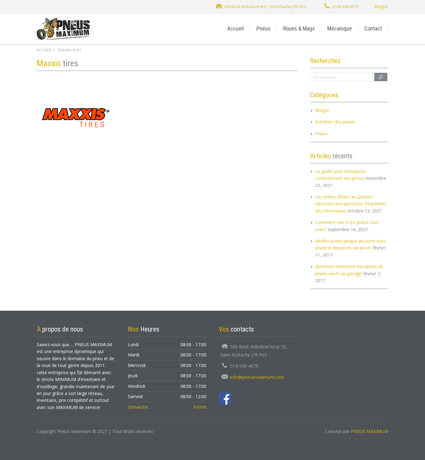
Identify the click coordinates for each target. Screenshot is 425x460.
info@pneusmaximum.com (257, 377)
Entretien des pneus (335, 122)
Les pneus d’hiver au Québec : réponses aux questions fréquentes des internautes (350, 204)
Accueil (235, 28)
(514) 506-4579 (345, 6)
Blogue (381, 6)
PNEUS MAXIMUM (369, 431)
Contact (373, 28)
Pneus (263, 28)
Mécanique (339, 28)
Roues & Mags (299, 28)
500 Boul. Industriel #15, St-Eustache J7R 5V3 (265, 6)
